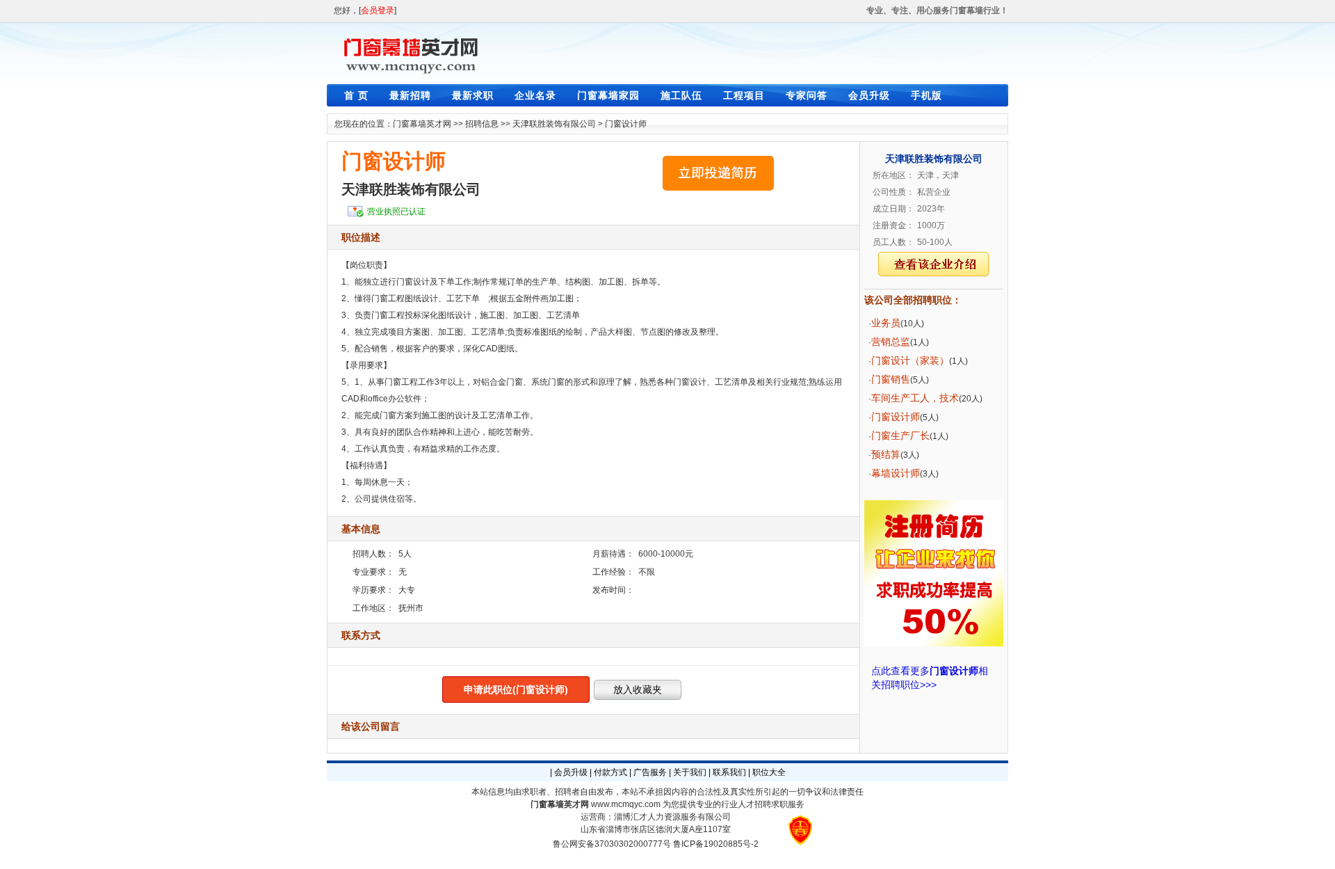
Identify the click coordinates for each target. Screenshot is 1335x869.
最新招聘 (410, 95)
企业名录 (535, 95)
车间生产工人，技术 (915, 398)
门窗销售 (890, 379)
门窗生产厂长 (900, 435)
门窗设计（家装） (910, 360)
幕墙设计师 (895, 473)
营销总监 (890, 341)
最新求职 (473, 95)
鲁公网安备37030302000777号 (612, 844)
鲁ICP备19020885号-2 (716, 844)
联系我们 (729, 772)
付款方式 (610, 772)
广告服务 (650, 772)
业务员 (885, 322)
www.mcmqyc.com (626, 804)
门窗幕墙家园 (608, 95)
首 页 (356, 95)
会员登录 (377, 10)
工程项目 (744, 95)
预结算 (885, 454)
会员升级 (869, 95)
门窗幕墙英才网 (422, 124)
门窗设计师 (626, 124)
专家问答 (806, 95)
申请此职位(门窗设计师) (516, 689)
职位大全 (769, 772)
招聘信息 (482, 124)
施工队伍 (681, 95)
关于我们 (689, 772)
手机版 (926, 95)
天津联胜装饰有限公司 (554, 124)
